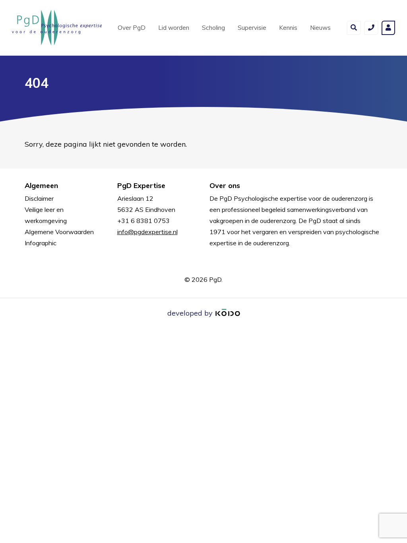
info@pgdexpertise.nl (147, 232)
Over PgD (131, 27)
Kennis (288, 27)
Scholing (213, 27)
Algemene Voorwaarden (59, 232)
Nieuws (320, 27)
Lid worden (173, 27)
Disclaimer (39, 198)
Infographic (40, 243)
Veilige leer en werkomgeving (46, 215)
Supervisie (252, 27)
